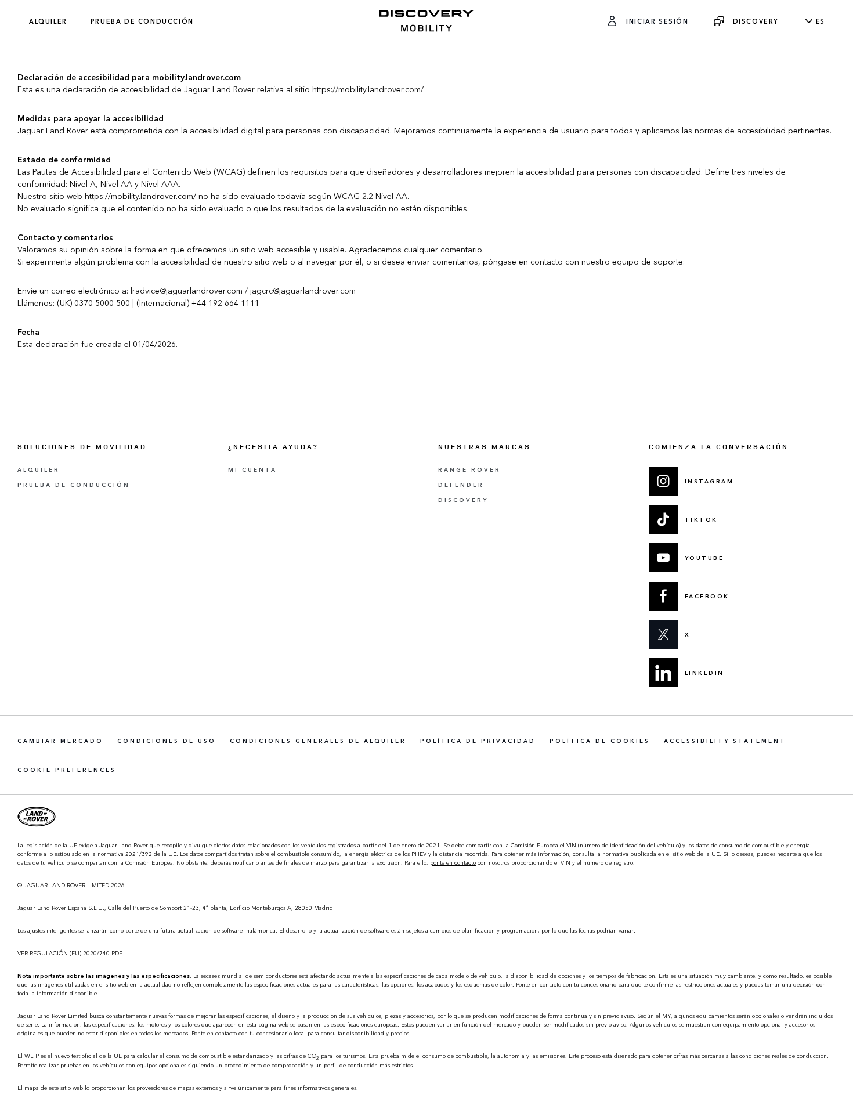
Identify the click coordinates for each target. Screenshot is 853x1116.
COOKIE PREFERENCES (66, 769)
